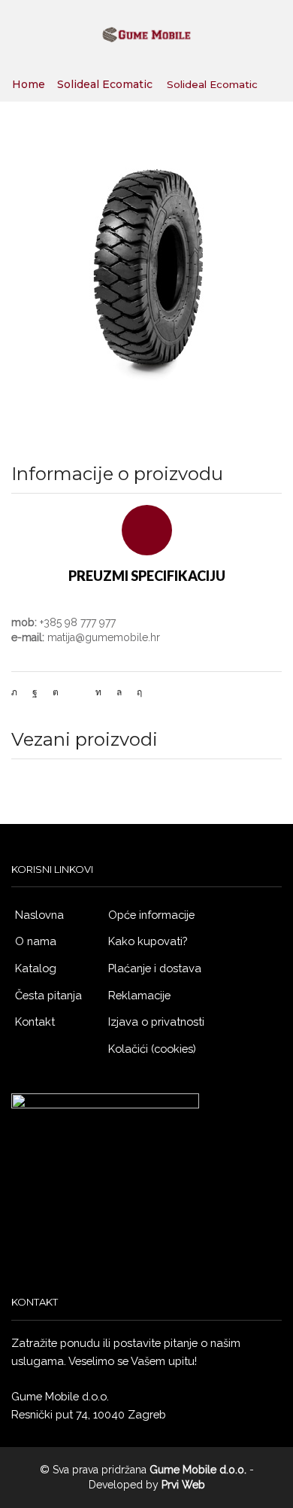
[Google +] (55, 692)
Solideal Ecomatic (105, 84)
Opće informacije (151, 914)
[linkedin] (98, 692)
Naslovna (39, 914)
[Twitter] (18, 692)
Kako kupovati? (147, 941)
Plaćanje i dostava (154, 968)
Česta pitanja (48, 995)
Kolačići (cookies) (152, 1048)
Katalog (35, 968)
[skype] (135, 692)
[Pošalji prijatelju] (77, 692)
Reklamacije (139, 995)
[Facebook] (35, 692)
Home (28, 84)
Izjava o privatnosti (156, 1021)
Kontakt (35, 1021)
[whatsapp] (119, 692)
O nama (35, 941)
